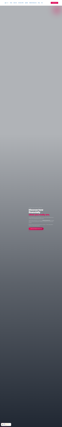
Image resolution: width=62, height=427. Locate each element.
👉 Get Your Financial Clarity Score (36, 228)
